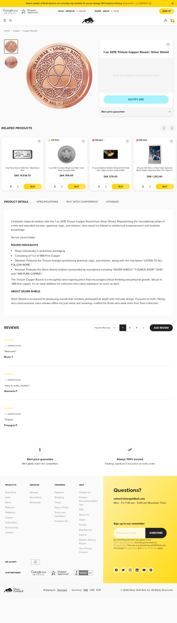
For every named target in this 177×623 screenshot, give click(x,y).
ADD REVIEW (161, 327)
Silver (107, 11)
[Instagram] (130, 570)
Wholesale (35, 502)
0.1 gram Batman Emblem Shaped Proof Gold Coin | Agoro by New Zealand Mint (110, 169)
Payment (59, 492)
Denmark (62, 590)
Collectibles (11, 522)
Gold (72, 11)
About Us (84, 514)
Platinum (9, 507)
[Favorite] (168, 44)
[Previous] (26, 75)
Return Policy (61, 507)
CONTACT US (145, 3)
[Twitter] (123, 570)
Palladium (10, 512)
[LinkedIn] (137, 570)
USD (92, 590)
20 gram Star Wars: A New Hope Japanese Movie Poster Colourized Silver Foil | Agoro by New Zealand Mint (154, 169)
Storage (34, 492)
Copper (9, 517)
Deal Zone (10, 492)
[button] (136, 112)
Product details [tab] (16, 202)
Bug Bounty (85, 529)
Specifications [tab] (47, 202)
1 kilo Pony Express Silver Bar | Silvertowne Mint (22, 169)
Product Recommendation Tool (88, 501)
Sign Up (167, 11)
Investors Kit (61, 521)
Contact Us (85, 492)
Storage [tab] (112, 202)
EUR (98, 590)
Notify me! (136, 99)
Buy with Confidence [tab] (82, 202)
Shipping (59, 497)
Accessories (11, 527)
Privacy (83, 524)
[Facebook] (116, 570)
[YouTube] (144, 570)
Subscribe (156, 532)
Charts (57, 502)
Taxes (82, 519)
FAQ (81, 509)
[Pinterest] (151, 570)
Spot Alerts (35, 497)
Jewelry (9, 532)
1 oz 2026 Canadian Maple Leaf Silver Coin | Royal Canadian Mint (67, 169)
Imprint (82, 534)
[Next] (92, 75)
